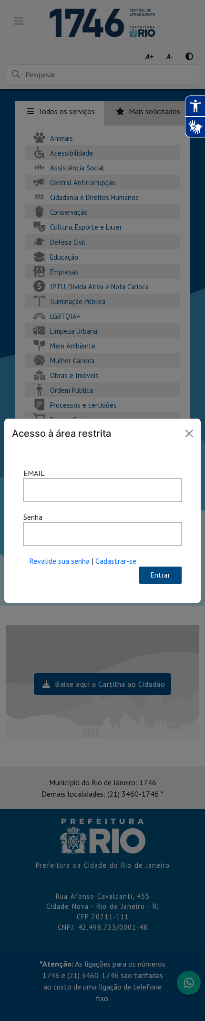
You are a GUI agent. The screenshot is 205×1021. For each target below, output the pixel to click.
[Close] (189, 433)
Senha (32, 517)
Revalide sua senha (59, 561)
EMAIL (34, 473)
